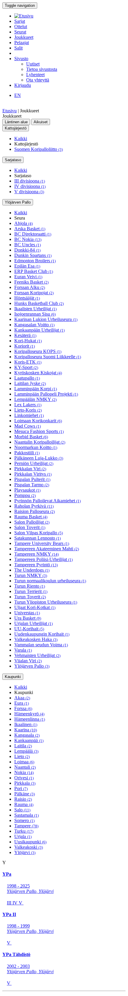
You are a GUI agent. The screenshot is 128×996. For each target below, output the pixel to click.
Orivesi (24, 777)
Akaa (22, 697)
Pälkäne (24, 793)
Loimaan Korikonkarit (38, 420)
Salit (18, 47)
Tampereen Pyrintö (36, 564)
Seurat (20, 31)
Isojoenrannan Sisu (35, 313)
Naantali (25, 767)
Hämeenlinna (29, 719)
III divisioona (29, 180)
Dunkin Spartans (32, 255)
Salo (22, 809)
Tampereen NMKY (36, 554)
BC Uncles (27, 244)
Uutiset (33, 63)
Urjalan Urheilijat (33, 623)
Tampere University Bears (41, 543)
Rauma (23, 804)
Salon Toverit (29, 527)
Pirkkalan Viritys (32, 474)
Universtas (27, 612)
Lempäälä (26, 751)
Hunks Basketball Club (39, 303)
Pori (21, 788)
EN (17, 95)
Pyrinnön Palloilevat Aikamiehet (47, 500)
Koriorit (24, 345)
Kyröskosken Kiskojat (38, 372)
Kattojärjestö (15, 128)
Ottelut (20, 26)
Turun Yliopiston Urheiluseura (45, 602)
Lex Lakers (27, 404)
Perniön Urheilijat (33, 463)
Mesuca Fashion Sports (39, 431)
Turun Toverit (30, 596)
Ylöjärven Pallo (18, 202)
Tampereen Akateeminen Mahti (46, 548)
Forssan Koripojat (34, 292)
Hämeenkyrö (29, 713)
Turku (23, 831)
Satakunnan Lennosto (37, 538)
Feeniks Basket (31, 281)
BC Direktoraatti (32, 233)
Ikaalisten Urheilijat (35, 308)
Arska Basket (29, 228)
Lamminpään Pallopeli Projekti (46, 394)
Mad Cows (27, 426)
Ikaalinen (25, 724)
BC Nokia (27, 239)
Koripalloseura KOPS (37, 351)
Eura (21, 703)
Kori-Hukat (28, 340)
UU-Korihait (29, 628)
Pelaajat (21, 42)
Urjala (23, 836)
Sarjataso (13, 160)
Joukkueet (23, 37)
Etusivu (9, 110)
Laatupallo (27, 378)
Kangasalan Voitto (34, 324)
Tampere (26, 825)
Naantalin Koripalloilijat (39, 442)
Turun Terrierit (30, 591)
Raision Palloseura (34, 511)
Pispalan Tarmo (31, 484)
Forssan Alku (29, 287)
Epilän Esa (27, 265)
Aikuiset (41, 122)
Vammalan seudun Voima (41, 644)
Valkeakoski (28, 847)
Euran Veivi (28, 276)
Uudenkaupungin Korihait (41, 634)
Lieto (22, 756)
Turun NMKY (30, 575)
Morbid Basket (31, 436)
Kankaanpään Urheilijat (39, 329)
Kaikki (20, 138)
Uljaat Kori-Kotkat (34, 607)
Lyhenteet (35, 74)
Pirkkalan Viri (30, 468)
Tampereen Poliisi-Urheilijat (43, 559)
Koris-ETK (27, 361)
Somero (24, 820)
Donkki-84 (27, 249)
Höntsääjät (27, 297)
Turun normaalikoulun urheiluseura (50, 580)
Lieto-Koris (28, 410)
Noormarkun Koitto (35, 447)
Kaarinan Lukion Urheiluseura (45, 319)
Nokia (24, 772)
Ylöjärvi (24, 852)
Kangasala (27, 735)
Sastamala (26, 815)
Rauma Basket (30, 516)
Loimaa (24, 761)
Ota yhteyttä (37, 79)
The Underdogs (31, 570)
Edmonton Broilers (35, 260)
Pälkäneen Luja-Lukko (38, 458)
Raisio (23, 799)
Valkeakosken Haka (35, 639)
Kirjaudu (22, 85)
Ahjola (23, 223)
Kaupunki (13, 676)
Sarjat (19, 21)
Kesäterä (25, 335)
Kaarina (25, 729)
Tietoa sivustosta (41, 69)
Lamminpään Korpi (35, 388)
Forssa (23, 708)
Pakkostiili (27, 452)
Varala (23, 650)
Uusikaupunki (30, 841)
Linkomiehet (29, 415)
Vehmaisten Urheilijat (37, 655)
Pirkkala (24, 783)
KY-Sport (26, 367)
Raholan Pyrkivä (34, 506)
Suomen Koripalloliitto (38, 149)
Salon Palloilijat (31, 522)
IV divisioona (30, 186)
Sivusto (21, 58)
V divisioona (29, 191)
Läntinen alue (16, 122)
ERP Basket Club (33, 271)
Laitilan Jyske (30, 383)
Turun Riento (29, 586)
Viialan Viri (28, 660)
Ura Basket (27, 618)
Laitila (23, 745)
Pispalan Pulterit (32, 479)
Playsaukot (27, 490)
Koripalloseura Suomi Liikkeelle (47, 356)
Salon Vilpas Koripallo (38, 532)
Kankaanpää (28, 740)
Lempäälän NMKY (35, 399)
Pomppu (25, 495)
